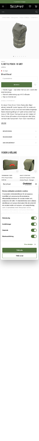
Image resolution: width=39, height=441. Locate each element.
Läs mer (3, 123)
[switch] (34, 224)
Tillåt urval (19, 256)
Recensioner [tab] (7, 137)
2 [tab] (15, 56)
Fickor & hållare (24, 17)
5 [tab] (21, 56)
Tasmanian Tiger (7, 175)
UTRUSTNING (6, 17)
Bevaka (16, 85)
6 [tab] (23, 56)
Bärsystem (14, 17)
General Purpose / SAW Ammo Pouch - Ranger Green (27, 180)
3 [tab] (17, 56)
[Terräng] (17, 6)
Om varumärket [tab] (9, 143)
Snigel (3, 61)
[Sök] (36, 11)
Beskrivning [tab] (7, 131)
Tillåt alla (19, 250)
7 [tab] (25, 56)
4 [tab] (19, 56)
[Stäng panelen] (36, 184)
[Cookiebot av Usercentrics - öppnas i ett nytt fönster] (24, 184)
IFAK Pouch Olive (7, 178)
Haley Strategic (25, 175)
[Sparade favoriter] (30, 6)
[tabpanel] (19, 40)
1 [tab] (13, 56)
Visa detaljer (28, 244)
